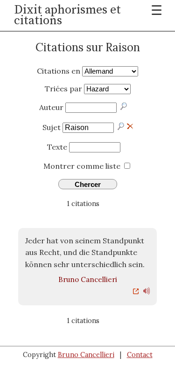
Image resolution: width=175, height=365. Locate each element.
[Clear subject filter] (130, 125)
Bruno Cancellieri (87, 279)
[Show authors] (124, 106)
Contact (140, 355)
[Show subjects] (121, 126)
